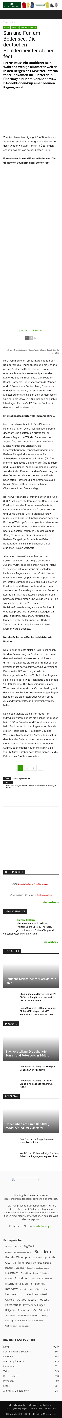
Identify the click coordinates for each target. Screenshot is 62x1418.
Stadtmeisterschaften (27, 1315)
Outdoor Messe (26, 1299)
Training (44, 1315)
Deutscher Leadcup (14, 1267)
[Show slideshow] (31, 330)
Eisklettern (12, 1273)
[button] (5, 14)
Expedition (21, 1278)
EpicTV (9, 1278)
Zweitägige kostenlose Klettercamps (34, 884)
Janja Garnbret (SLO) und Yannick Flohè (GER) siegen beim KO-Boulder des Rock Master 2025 (38, 1011)
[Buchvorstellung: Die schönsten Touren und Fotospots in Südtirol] (31, 1046)
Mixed (43, 1294)
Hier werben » (50, 902)
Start (5, 22)
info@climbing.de (43, 1226)
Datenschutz (36, 1408)
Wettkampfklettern (28, 27)
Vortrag (9, 1320)
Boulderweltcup (38, 1257)
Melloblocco (31, 1294)
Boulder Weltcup (16, 1257)
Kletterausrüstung (44, 895)
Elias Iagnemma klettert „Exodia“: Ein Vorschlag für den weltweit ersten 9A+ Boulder (38, 997)
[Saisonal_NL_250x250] (31, 840)
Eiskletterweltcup (29, 1273)
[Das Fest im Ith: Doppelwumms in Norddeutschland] (10, 1142)
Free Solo (35, 1278)
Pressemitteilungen (34, 1304)
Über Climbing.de (17, 1404)
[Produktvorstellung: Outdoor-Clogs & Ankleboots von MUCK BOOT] (10, 1084)
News (14, 22)
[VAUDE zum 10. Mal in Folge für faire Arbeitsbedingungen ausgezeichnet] (10, 1156)
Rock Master (23, 1310)
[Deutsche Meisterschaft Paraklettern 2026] (31, 973)
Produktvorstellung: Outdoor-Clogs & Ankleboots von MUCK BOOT (36, 1083)
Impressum (50, 1408)
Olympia (10, 1299)
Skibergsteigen (46, 1310)
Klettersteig (48, 1289)
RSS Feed (32, 1404)
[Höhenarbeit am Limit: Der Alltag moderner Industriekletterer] (31, 1118)
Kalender (23, 1289)
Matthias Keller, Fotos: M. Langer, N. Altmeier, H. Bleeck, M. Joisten (31, 785)
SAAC (34, 1310)
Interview (11, 1288)
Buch (52, 1257)
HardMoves (47, 1278)
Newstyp (15, 27)
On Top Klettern (26, 919)
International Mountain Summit (25, 1283)
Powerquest (13, 1304)
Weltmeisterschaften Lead (17, 1325)
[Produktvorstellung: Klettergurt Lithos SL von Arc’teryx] (10, 1070)
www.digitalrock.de (21, 778)
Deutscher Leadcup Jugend (38, 1268)
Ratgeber (10, 1310)
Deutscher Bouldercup (38, 1262)
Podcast (44, 1299)
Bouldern (43, 1251)
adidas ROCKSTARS (13, 1246)
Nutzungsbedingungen (16, 1408)
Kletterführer (35, 1289)
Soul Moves (10, 1315)
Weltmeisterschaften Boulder (29, 1320)
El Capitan (44, 1273)
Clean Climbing (14, 1262)
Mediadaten (45, 1404)
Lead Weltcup (13, 1294)
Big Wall (29, 1246)
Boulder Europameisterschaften (18, 1252)
